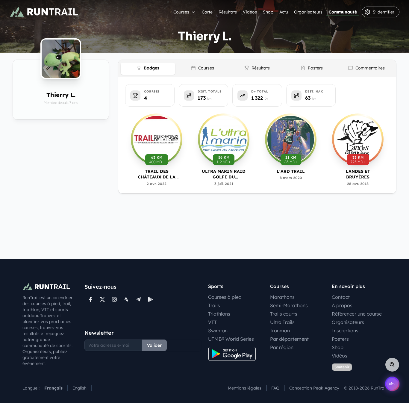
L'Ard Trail (291, 171)
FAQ (275, 388)
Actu (283, 12)
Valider (154, 345)
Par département (289, 339)
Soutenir (341, 367)
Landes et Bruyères (358, 174)
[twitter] (102, 299)
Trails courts (283, 314)
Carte (207, 12)
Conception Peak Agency (314, 388)
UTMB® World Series (231, 339)
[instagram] (114, 299)
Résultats (228, 12)
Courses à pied (225, 297)
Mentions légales (244, 388)
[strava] (126, 299)
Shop (268, 12)
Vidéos (250, 12)
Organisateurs (308, 12)
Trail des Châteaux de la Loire (156, 174)
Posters (340, 339)
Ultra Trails (282, 322)
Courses (181, 12)
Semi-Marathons (289, 305)
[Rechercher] (392, 364)
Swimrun (218, 331)
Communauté (342, 12)
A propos (342, 305)
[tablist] (257, 68)
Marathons (282, 297)
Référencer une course (357, 314)
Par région (281, 347)
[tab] (148, 69)
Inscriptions (345, 331)
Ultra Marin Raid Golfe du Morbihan (224, 174)
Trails (214, 305)
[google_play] (150, 299)
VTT (212, 322)
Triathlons (219, 314)
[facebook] (90, 299)
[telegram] (138, 299)
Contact (341, 297)
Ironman (280, 331)
